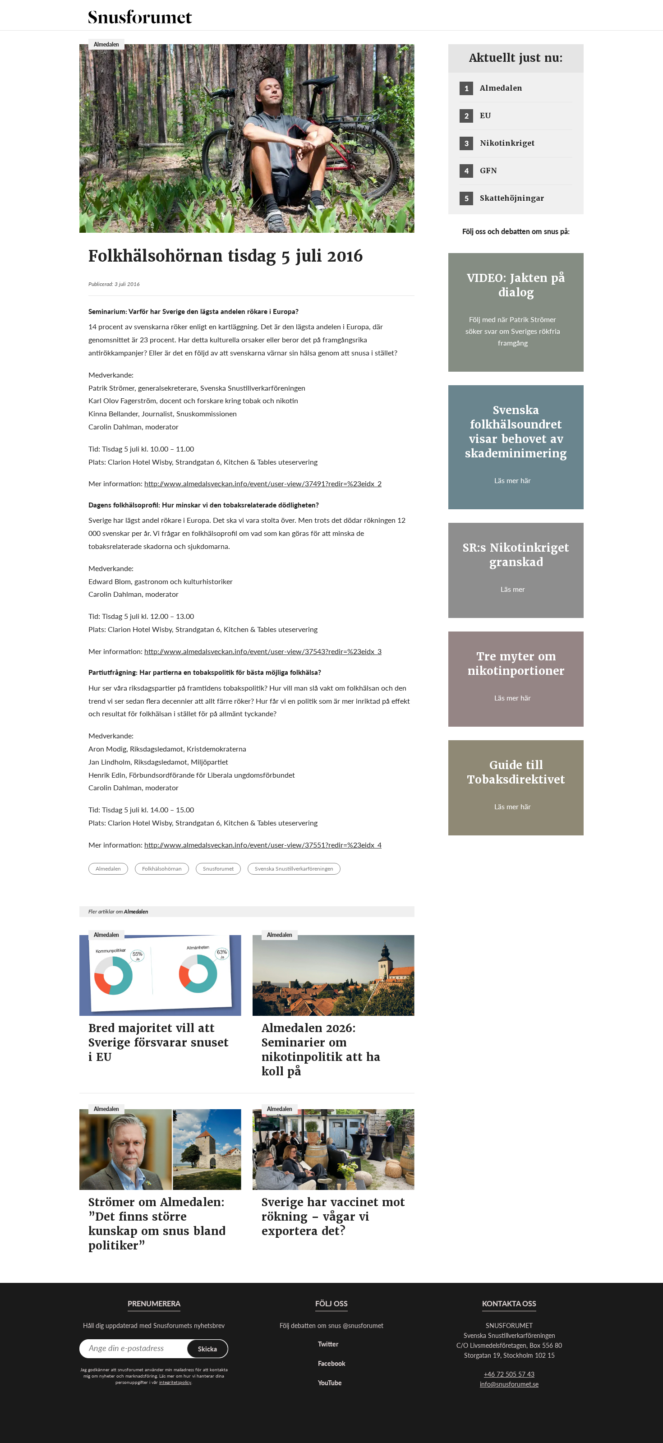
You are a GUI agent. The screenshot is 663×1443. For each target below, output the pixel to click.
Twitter (328, 1343)
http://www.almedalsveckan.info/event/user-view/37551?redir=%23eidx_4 (263, 844)
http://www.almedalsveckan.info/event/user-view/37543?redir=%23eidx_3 (263, 651)
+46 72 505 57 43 (509, 1373)
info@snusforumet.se (509, 1383)
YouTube (330, 1382)
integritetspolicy (175, 1382)
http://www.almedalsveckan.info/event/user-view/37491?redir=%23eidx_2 (263, 483)
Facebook (331, 1363)
